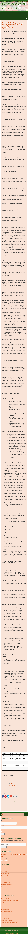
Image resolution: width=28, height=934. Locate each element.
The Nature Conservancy (5, 882)
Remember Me (3, 830)
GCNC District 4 (4, 871)
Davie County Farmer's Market (6, 880)
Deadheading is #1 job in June (6, 911)
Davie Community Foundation (6, 891)
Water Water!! (3, 902)
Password (3, 825)
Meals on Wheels (4, 886)
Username (3, 820)
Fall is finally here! (4, 907)
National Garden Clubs (5, 873)
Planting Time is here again (6, 913)
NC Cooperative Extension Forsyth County (9, 875)
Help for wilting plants (5, 909)
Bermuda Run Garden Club (13, 6)
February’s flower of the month (6, 920)
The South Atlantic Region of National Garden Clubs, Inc (11, 869)
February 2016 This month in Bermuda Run (9, 922)
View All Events (4, 860)
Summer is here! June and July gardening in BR (9, 900)
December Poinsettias (5, 898)
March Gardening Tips (5, 918)
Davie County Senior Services (6, 884)
